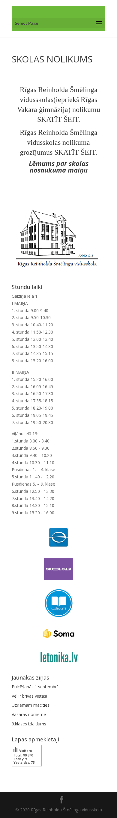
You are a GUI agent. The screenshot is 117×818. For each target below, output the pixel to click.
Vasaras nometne (29, 714)
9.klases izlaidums (29, 724)
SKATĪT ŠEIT (57, 119)
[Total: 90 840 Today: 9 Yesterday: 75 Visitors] (27, 770)
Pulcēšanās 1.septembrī (35, 687)
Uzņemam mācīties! (31, 705)
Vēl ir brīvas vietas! (29, 696)
